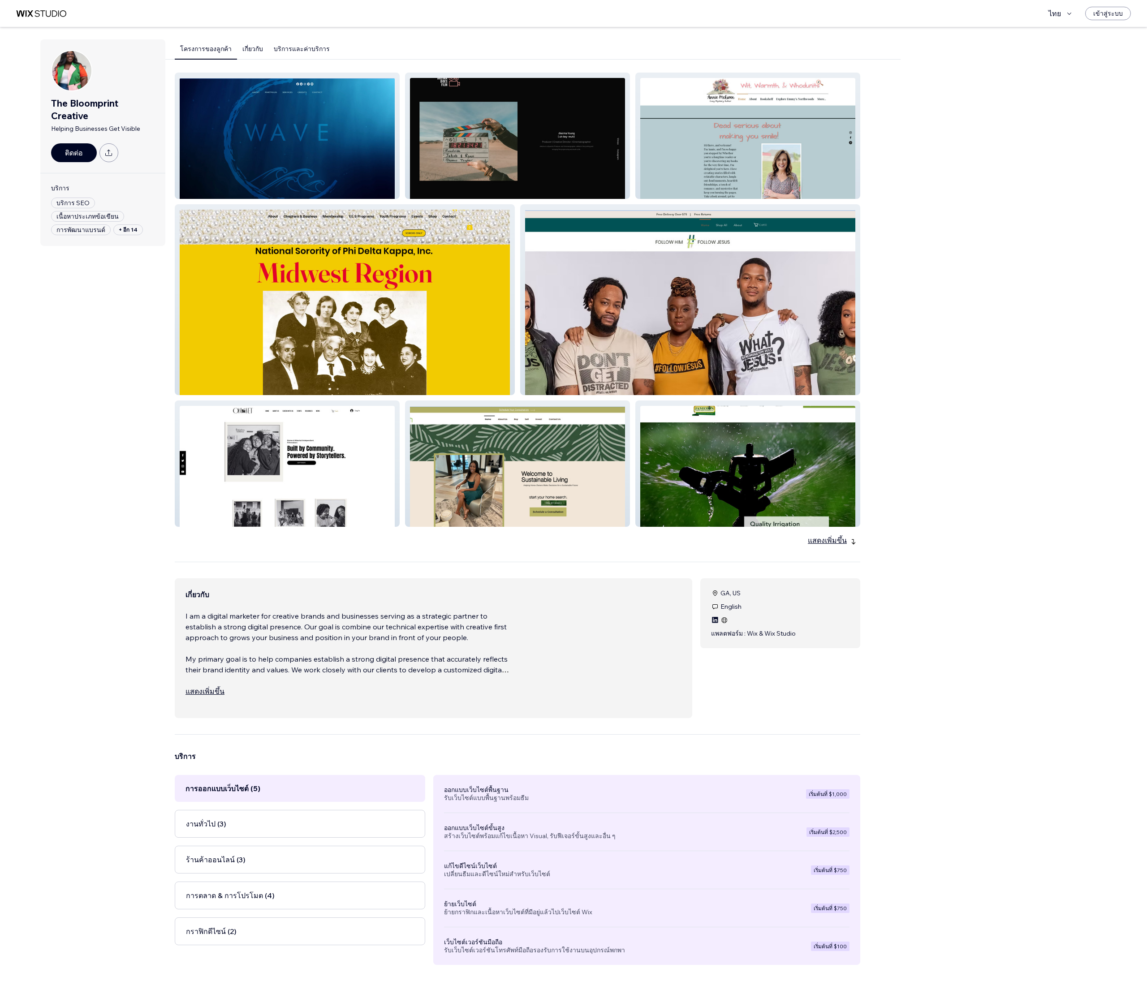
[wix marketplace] (41, 14)
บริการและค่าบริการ (302, 49)
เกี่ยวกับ (252, 49)
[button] (287, 136)
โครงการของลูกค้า (206, 49)
